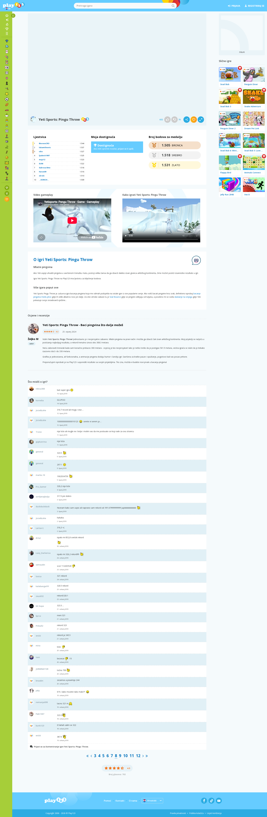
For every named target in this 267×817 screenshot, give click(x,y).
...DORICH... (44, 180)
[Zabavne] (6, 94)
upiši (131, 148)
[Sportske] (6, 104)
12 (138, 755)
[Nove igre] (6, 20)
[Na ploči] (6, 141)
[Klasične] (6, 147)
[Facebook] (204, 801)
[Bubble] (6, 57)
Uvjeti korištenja (214, 813)
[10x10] (6, 72)
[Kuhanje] (6, 115)
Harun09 (42, 172)
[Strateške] (6, 162)
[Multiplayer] (6, 178)
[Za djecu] (6, 125)
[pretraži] (173, 6)
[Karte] (6, 62)
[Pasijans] (6, 67)
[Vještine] (6, 152)
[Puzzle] (6, 46)
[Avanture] (6, 157)
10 (125, 755)
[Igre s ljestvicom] (7, 187)
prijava (236, 5)
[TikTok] (211, 801)
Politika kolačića (196, 813)
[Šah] (6, 83)
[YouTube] (219, 801)
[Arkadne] (6, 136)
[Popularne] (6, 24)
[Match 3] (6, 41)
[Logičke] (6, 78)
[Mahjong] (6, 51)
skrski (41, 176)
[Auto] (6, 109)
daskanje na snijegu (183, 297)
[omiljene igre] (7, 199)
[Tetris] (6, 168)
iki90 (41, 163)
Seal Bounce (115, 297)
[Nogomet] (6, 99)
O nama (133, 800)
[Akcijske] (6, 88)
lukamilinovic (45, 147)
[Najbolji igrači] (6, 29)
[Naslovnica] (6, 15)
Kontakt (120, 800)
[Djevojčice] (6, 120)
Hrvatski (151, 800)
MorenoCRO (44, 143)
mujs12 (42, 159)
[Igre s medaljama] (7, 193)
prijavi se (122, 148)
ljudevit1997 (44, 155)
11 (132, 755)
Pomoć (107, 800)
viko (41, 151)
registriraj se (256, 5)
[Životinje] (6, 173)
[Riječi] (6, 131)
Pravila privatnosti (178, 813)
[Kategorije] (6, 33)
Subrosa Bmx (44, 167)
